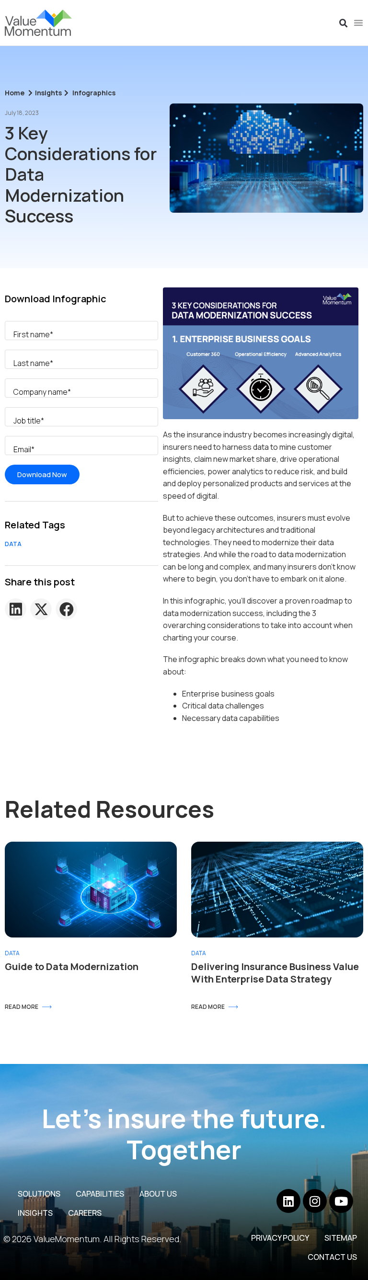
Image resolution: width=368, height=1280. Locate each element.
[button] (343, 23)
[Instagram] (315, 1201)
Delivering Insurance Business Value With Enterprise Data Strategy (275, 972)
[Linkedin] (288, 1201)
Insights (48, 92)
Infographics (93, 92)
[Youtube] (341, 1201)
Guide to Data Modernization (71, 966)
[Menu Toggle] (358, 22)
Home (14, 92)
